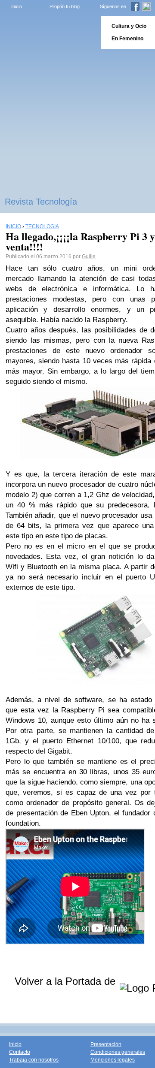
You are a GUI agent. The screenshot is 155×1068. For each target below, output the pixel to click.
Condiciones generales (117, 1052)
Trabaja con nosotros (34, 1060)
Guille (89, 256)
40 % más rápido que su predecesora (82, 505)
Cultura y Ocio (129, 26)
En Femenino (127, 39)
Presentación (105, 1044)
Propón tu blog (65, 6)
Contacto (19, 1052)
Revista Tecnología (41, 201)
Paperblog (47, 32)
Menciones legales (112, 1060)
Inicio (16, 6)
